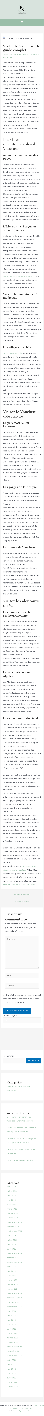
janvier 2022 (12, 1386)
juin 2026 (11, 1195)
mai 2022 (11, 1373)
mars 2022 (12, 1382)
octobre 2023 (13, 1302)
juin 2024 (11, 1271)
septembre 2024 (14, 1262)
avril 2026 (11, 1204)
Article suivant (22, 901)
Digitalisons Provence (27, 1411)
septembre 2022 (14, 1355)
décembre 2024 (14, 1253)
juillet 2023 (12, 1315)
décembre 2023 (14, 1293)
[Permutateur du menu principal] (22, 22)
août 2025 (11, 1235)
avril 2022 (11, 1378)
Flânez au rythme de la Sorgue (18, 276)
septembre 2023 (14, 1306)
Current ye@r (10, 1015)
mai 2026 (11, 1200)
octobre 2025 (13, 1226)
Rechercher (8, 1056)
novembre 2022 (14, 1351)
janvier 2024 (12, 1289)
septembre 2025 (14, 1231)
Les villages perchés (12, 353)
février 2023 (12, 1338)
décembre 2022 (14, 1346)
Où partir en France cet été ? (20, 1160)
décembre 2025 (14, 1222)
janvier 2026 (12, 1218)
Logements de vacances (18, 1086)
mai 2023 (11, 1324)
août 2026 (11, 1186)
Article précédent (22, 894)
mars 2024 (12, 1280)
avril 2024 (11, 1275)
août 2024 (11, 1266)
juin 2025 (11, 1244)
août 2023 (11, 1311)
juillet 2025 (12, 1240)
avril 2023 (11, 1329)
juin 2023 (11, 1320)
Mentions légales (28, 1408)
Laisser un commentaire (14, 54)
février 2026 (12, 1213)
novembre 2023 (14, 1298)
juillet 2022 (12, 1364)
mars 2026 (12, 1209)
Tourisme (32, 54)
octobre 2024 (13, 1258)
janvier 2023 (12, 1342)
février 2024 (12, 1284)
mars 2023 (12, 1333)
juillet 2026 (12, 1191)
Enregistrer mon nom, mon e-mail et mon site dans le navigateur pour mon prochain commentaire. (22, 998)
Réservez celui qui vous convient (18, 884)
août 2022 (11, 1360)
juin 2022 (11, 1369)
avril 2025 (11, 1249)
